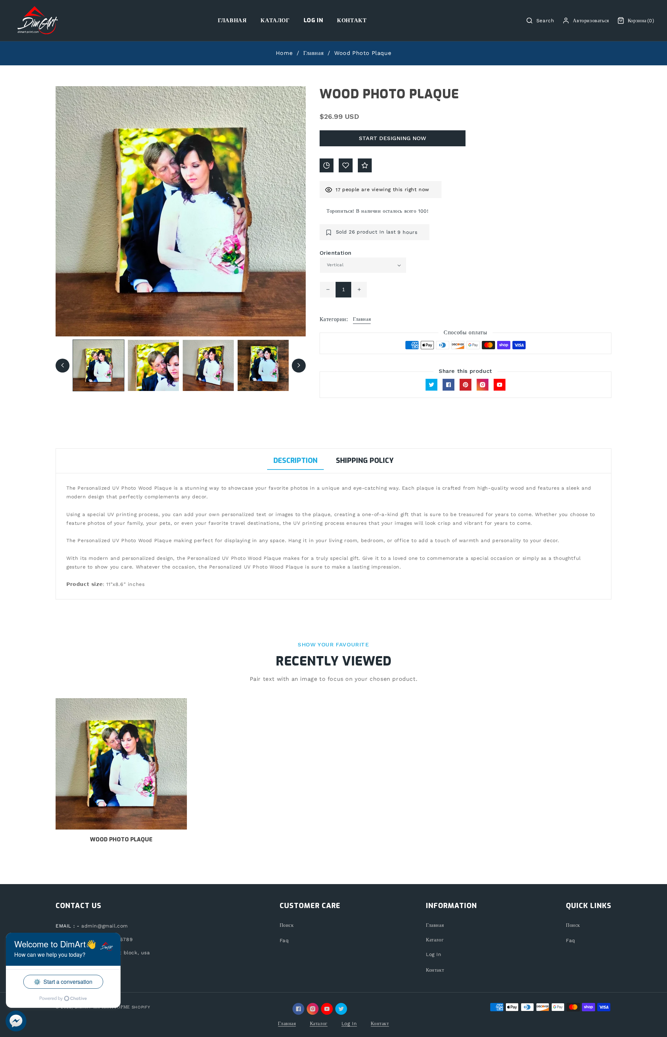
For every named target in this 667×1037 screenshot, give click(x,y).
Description (295, 460)
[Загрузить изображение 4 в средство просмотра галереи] (263, 365)
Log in (434, 954)
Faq (284, 940)
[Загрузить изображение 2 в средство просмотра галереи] (153, 365)
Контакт (435, 970)
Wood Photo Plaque (121, 839)
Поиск (287, 925)
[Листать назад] (62, 365)
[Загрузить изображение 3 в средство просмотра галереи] (208, 365)
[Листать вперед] (299, 365)
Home (284, 53)
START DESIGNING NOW (392, 138)
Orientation (335, 253)
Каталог (435, 939)
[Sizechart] (327, 165)
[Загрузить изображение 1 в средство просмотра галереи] (98, 365)
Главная (313, 53)
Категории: (334, 319)
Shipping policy (365, 460)
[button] (540, 20)
